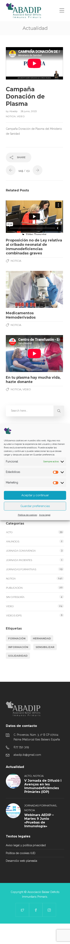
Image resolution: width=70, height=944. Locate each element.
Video (21, 116)
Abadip (13, 111)
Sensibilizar (45, 647)
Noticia (11, 116)
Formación (16, 638)
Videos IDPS (14, 615)
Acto (9, 532)
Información (18, 647)
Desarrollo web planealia (21, 860)
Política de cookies (27, 515)
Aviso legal (44, 515)
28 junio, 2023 (29, 111)
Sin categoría (15, 597)
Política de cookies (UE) (20, 853)
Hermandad (42, 638)
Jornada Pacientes (19, 560)
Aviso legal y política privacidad (26, 845)
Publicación (14, 587)
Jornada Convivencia (21, 550)
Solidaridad (18, 655)
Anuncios (12, 541)
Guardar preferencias (35, 506)
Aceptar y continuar (35, 495)
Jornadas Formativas (21, 569)
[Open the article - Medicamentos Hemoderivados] (34, 289)
